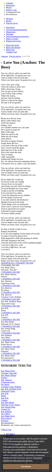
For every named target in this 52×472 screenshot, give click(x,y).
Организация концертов (16, 30)
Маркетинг (11, 32)
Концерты (10, 5)
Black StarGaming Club (11, 51)
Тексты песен (12, 23)
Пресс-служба (12, 39)
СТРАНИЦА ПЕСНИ (10, 272)
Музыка (9, 19)
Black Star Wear (12, 45)
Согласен (26, 466)
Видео (8, 21)
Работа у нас (11, 10)
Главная (9, 3)
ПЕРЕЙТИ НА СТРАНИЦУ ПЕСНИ (17, 263)
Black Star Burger (13, 47)
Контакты (10, 27)
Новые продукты (13, 41)
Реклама (9, 34)
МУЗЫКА (10, 434)
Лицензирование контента (17, 36)
